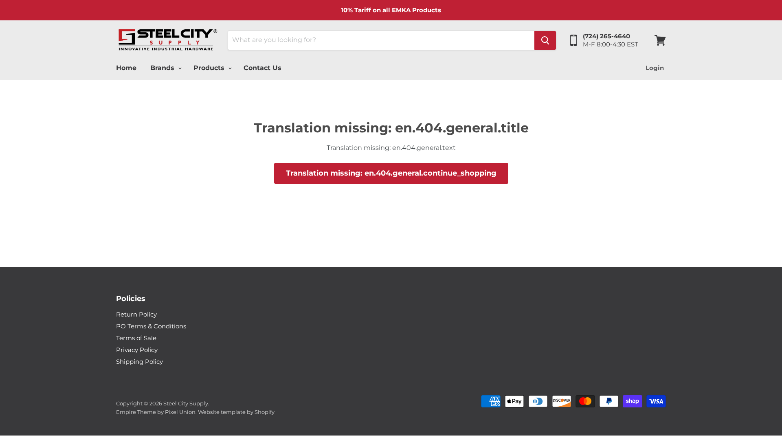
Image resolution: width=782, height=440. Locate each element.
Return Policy (136, 314)
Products (209, 68)
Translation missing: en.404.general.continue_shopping (391, 173)
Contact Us (262, 68)
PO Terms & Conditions (151, 326)
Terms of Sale (136, 338)
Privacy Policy (137, 350)
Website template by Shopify (236, 412)
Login (655, 68)
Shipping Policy (139, 361)
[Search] (545, 40)
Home (126, 68)
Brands (163, 68)
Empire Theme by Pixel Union (156, 412)
